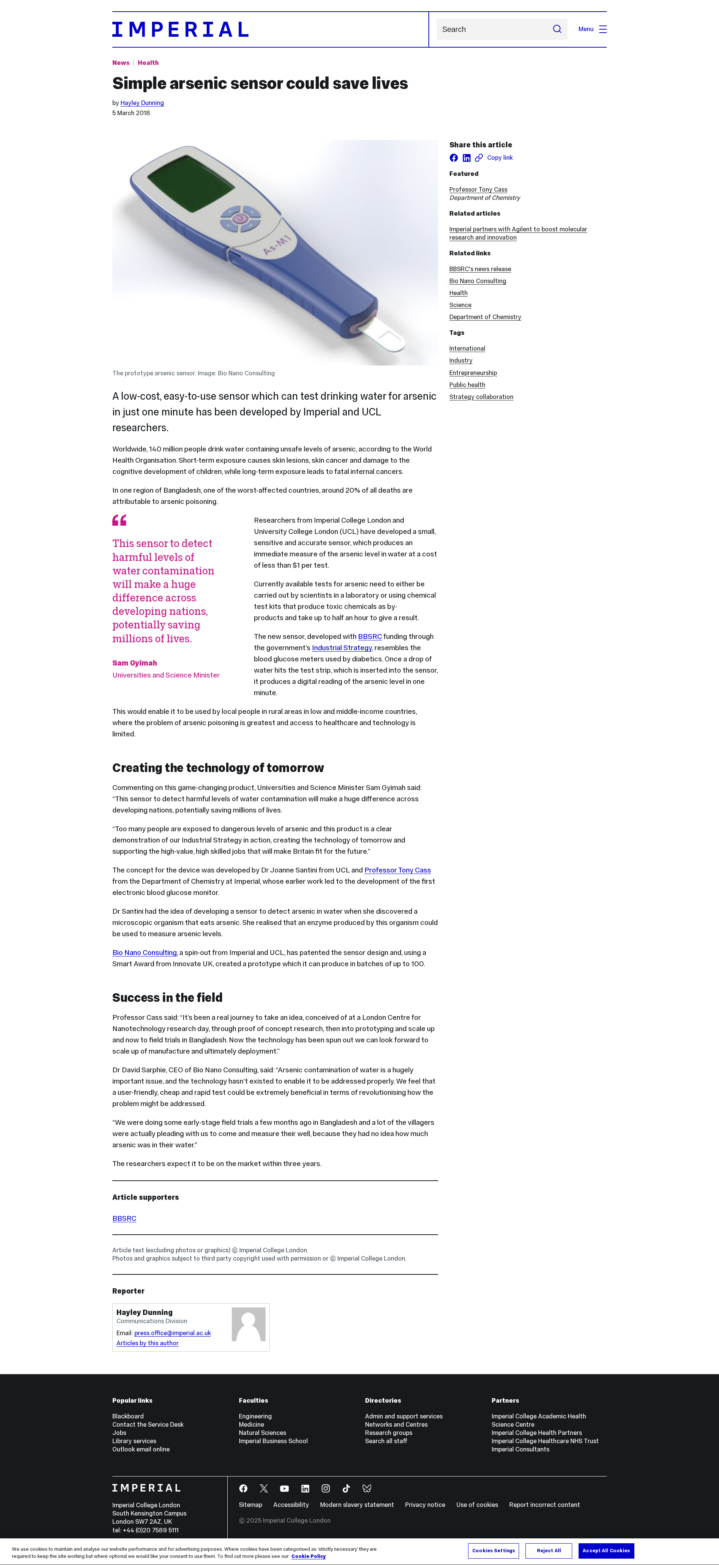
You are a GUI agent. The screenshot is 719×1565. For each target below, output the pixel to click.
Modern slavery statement (357, 1505)
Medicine (251, 1425)
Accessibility (291, 1505)
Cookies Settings (493, 1551)
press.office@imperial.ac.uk (172, 1333)
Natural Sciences (262, 1433)
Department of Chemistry (485, 317)
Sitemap (250, 1505)
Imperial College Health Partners (537, 1433)
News (121, 63)
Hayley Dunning (142, 103)
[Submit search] (557, 29)
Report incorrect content (544, 1505)
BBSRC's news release (480, 269)
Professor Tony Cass (397, 869)
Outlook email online (141, 1449)
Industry (461, 360)
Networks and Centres (396, 1425)
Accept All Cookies (606, 1551)
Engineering (255, 1416)
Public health (467, 385)
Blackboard (128, 1416)
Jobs (119, 1433)
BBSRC (370, 636)
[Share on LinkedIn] (466, 157)
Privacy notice (425, 1505)
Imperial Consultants (520, 1449)
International (467, 348)
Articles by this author (147, 1343)
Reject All (549, 1551)
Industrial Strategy (342, 647)
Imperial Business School (273, 1441)
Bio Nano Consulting (144, 952)
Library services (134, 1441)
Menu (586, 29)
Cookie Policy (308, 1557)
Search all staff (386, 1441)
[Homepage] (270, 29)
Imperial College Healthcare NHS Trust (545, 1441)
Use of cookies (477, 1505)
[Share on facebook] (453, 157)
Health (148, 63)
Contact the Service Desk (147, 1425)
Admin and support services (404, 1416)
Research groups (388, 1433)
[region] (359, 1551)
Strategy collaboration (481, 397)
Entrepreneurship (473, 373)
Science (460, 305)
